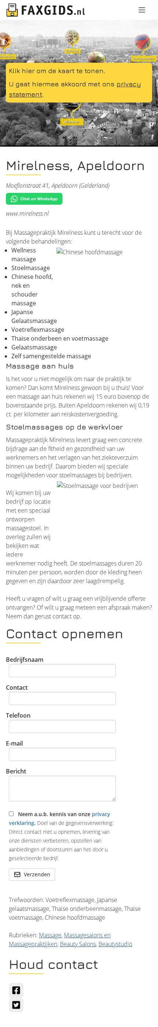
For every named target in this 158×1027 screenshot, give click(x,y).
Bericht (16, 771)
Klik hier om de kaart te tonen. (57, 71)
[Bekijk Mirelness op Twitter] (16, 1005)
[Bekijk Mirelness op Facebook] (16, 990)
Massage (50, 935)
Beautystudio (115, 944)
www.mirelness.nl (27, 213)
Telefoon (18, 715)
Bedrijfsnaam (24, 660)
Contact (17, 687)
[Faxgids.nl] (45, 10)
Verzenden (37, 874)
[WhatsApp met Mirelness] (79, 199)
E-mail (14, 743)
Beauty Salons (78, 944)
